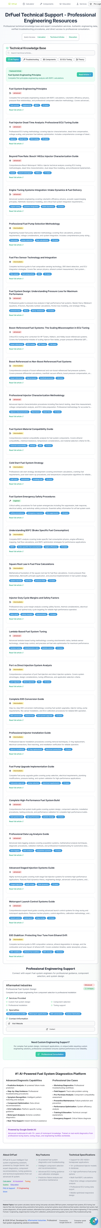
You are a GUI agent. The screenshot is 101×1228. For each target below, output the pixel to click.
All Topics (14, 59)
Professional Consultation (53, 1054)
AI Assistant (18, 1181)
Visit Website (17, 1023)
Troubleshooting (32, 59)
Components (50, 59)
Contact (52, 1029)
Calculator (41, 37)
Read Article (84, 74)
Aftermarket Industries (37, 1220)
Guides (6, 1185)
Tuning (27, 1181)
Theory (81, 59)
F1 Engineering (23, 1188)
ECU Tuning (67, 59)
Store (5, 1192)
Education (73, 37)
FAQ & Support (9, 1188)
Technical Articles (57, 37)
